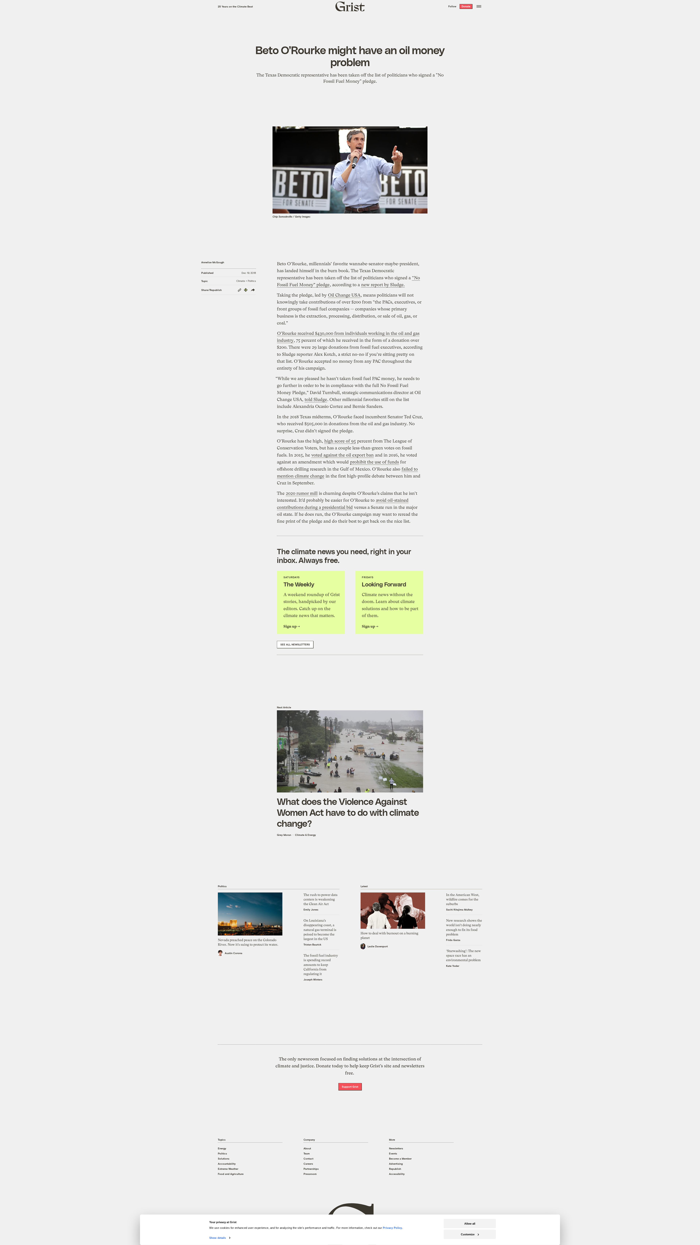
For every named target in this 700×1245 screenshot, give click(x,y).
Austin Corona (233, 953)
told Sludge (316, 399)
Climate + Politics (246, 280)
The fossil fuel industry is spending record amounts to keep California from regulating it (321, 965)
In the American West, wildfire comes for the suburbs (462, 899)
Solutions (223, 1158)
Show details (217, 1237)
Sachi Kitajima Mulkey (459, 909)
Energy (222, 1148)
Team (307, 1153)
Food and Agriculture (231, 1173)
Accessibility (397, 1173)
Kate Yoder (452, 965)
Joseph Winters (313, 979)
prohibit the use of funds (374, 462)
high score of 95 (340, 441)
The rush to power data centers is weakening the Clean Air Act (320, 899)
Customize (468, 1234)
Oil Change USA (344, 295)
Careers (308, 1163)
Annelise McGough (212, 262)
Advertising (396, 1163)
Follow (452, 6)
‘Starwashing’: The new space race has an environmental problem (463, 955)
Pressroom (310, 1173)
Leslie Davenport (378, 946)
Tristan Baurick (312, 944)
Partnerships (311, 1168)
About (307, 1148)
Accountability (227, 1163)
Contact (308, 1158)
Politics (222, 1153)
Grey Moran (284, 834)
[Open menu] (479, 6)
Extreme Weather (228, 1168)
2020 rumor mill (302, 493)
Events (393, 1153)
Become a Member (400, 1158)
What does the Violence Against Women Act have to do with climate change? (348, 812)
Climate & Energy (305, 834)
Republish (395, 1168)
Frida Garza (453, 939)
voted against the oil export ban (342, 455)
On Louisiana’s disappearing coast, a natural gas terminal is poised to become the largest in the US (320, 930)
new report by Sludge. (383, 284)
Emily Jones (311, 909)
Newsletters (396, 1148)
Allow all (469, 1223)
